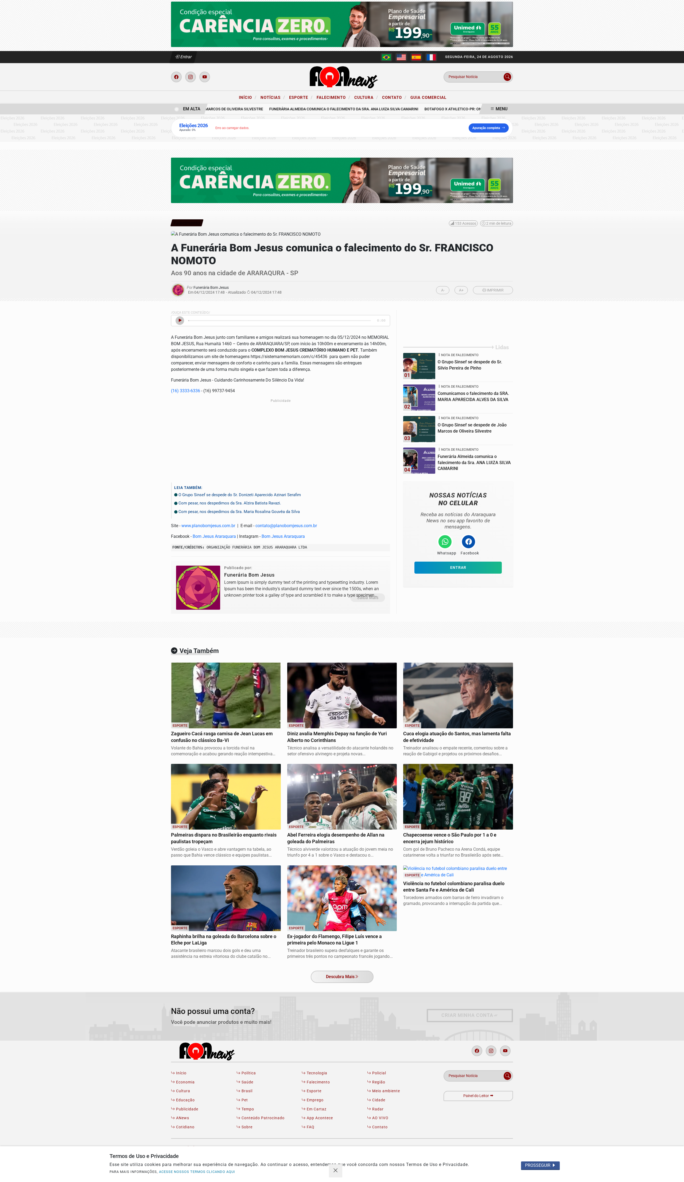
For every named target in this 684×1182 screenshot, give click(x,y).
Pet (244, 1100)
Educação (185, 1100)
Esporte (301, 97)
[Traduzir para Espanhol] (416, 57)
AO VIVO (379, 1118)
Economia (185, 1082)
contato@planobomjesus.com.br (286, 525)
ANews (182, 1118)
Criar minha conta (467, 1015)
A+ (461, 290)
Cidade (378, 1100)
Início (247, 97)
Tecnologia (316, 1073)
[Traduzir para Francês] (431, 57)
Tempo (247, 1109)
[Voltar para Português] (386, 57)
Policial (378, 1073)
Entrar (185, 56)
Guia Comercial (428, 97)
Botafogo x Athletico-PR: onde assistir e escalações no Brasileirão (478, 109)
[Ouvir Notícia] (180, 320)
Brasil (246, 1091)
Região (378, 1082)
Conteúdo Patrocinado (262, 1118)
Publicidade (186, 1109)
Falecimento (333, 97)
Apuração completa (486, 128)
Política (248, 1073)
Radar (377, 1109)
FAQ (310, 1127)
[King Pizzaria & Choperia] (342, 23)
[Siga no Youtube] (204, 77)
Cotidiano (185, 1127)
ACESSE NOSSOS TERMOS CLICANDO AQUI (197, 1172)
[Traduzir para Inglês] (401, 57)
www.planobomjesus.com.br (208, 525)
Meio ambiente (385, 1091)
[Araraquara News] (342, 76)
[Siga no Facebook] (176, 77)
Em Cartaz (316, 1109)
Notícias (273, 97)
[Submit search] (507, 77)
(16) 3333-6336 (185, 390)
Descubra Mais (340, 976)
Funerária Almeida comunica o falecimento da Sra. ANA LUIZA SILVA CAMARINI (329, 109)
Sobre (246, 1127)
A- (443, 290)
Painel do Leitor (476, 1096)
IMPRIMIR (495, 290)
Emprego (315, 1100)
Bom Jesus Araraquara (214, 536)
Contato (394, 97)
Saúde (246, 1082)
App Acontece (319, 1118)
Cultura (366, 97)
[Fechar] (335, 1170)
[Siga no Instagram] (190, 77)
